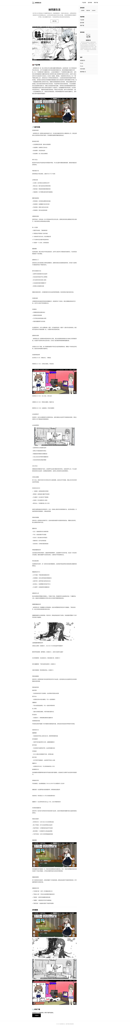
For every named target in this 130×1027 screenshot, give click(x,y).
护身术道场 (82, 68)
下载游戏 (36, 1015)
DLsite (81, 63)
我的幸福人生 (83, 71)
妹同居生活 (38, 2)
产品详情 (84, 2)
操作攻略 (90, 2)
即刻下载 (96, 2)
